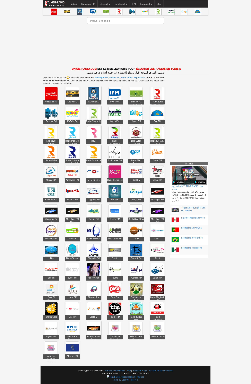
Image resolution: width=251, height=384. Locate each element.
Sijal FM (93, 316)
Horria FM (72, 297)
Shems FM (105, 3)
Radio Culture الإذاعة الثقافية (72, 162)
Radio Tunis (127, 77)
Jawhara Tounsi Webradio (157, 338)
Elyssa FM (51, 336)
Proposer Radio (139, 370)
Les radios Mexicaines (191, 247)
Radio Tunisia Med (136, 318)
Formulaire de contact (115, 370)
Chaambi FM (94, 258)
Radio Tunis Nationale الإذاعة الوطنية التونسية (157, 104)
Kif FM (157, 238)
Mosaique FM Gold (72, 220)
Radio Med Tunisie (136, 162)
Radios (73, 3)
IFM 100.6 (115, 101)
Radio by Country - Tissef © (125, 379)
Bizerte (115, 258)
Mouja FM (136, 199)
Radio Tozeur (72, 258)
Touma (115, 277)
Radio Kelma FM (115, 179)
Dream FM (94, 219)
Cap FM (157, 121)
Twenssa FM (136, 277)
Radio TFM (115, 316)
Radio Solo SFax (136, 219)
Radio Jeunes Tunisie (51, 142)
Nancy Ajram (93, 277)
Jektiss (51, 258)
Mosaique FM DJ (157, 220)
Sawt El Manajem (51, 299)
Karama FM (72, 199)
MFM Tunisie (94, 179)
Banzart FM (136, 258)
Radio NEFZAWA (157, 318)
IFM (134, 3)
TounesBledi (72, 277)
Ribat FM (136, 179)
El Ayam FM (93, 297)
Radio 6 (114, 199)
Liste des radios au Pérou (193, 217)
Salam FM (157, 277)
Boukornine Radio (136, 299)
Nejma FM (157, 179)
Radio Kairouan (115, 238)
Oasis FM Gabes (157, 162)
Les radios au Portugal (191, 227)
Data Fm (115, 297)
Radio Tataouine (93, 160)
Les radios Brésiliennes (192, 237)
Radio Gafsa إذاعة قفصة (51, 162)
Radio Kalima (51, 199)
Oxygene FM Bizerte (94, 201)
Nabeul (72, 238)
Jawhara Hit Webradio (114, 338)
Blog (159, 3)
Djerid (136, 238)
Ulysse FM (51, 179)
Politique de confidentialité (161, 370)
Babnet (51, 277)
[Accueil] (56, 3)
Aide (129, 370)
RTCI (93, 140)
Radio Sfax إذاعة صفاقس (93, 122)
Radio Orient (51, 238)
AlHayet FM (72, 355)
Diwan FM (136, 121)
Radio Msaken (93, 238)
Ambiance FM (72, 179)
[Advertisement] (125, 46)
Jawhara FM (121, 3)
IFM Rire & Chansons (72, 338)
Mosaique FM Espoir (93, 338)
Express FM (146, 3)
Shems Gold (51, 316)
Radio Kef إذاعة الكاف (157, 142)
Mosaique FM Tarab (51, 220)
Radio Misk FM (115, 160)
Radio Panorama (115, 142)
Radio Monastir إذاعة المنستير (72, 142)
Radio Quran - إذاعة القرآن (136, 142)
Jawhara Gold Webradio (136, 338)
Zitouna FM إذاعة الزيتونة (136, 103)
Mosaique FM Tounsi (157, 201)
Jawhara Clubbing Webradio (51, 358)
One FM (72, 316)
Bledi (157, 258)
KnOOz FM (72, 121)
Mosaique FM (88, 3)
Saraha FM (115, 219)
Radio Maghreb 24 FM (157, 299)
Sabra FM (114, 121)
